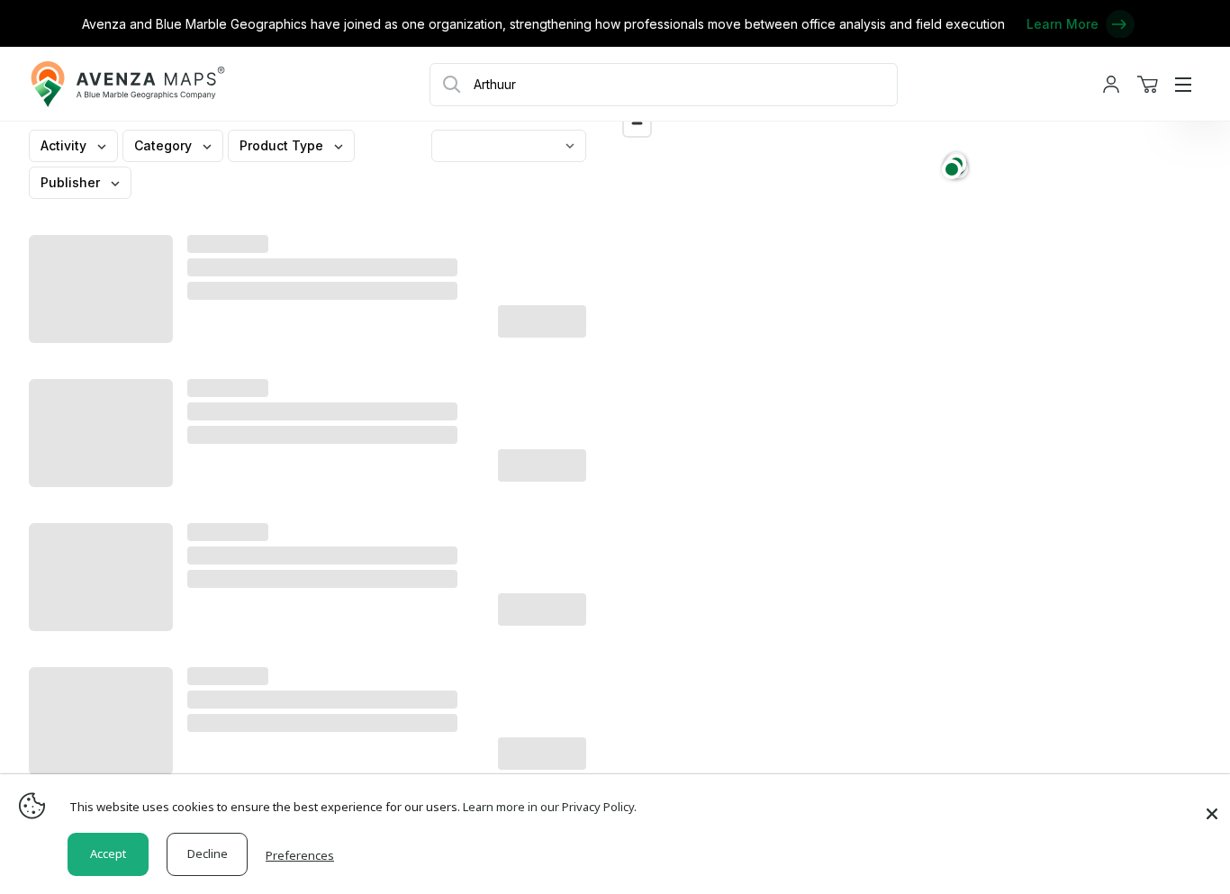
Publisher (72, 182)
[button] (952, 169)
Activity (65, 145)
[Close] (1212, 804)
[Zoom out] (637, 123)
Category (164, 145)
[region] (922, 484)
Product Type (283, 145)
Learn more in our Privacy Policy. (550, 807)
